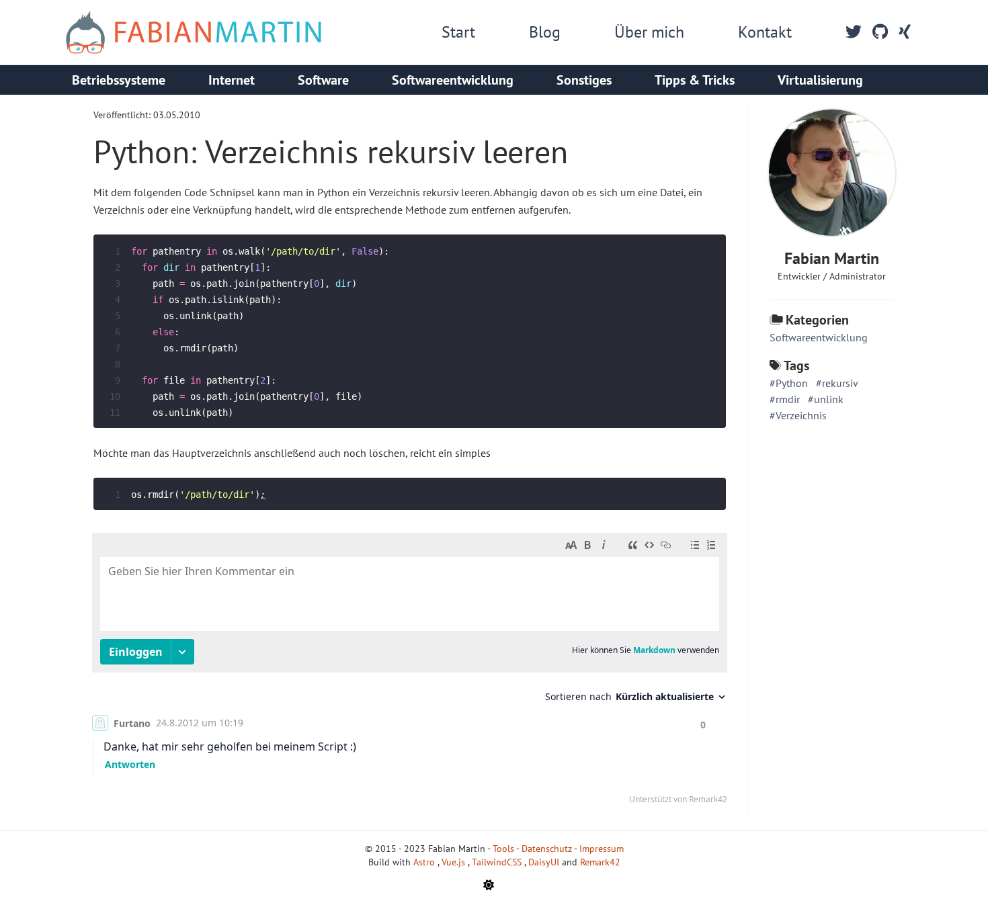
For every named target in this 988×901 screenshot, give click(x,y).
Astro (425, 862)
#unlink (825, 399)
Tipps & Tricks (695, 80)
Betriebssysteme (118, 80)
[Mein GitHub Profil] (880, 32)
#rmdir (785, 399)
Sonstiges (584, 80)
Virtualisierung (820, 80)
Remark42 (600, 862)
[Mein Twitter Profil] (854, 32)
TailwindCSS (498, 862)
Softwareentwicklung (452, 80)
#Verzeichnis (798, 415)
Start (458, 32)
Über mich (649, 32)
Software (323, 80)
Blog (545, 32)
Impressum (601, 849)
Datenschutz (547, 849)
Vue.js (455, 862)
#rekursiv (837, 383)
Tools (503, 849)
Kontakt (765, 32)
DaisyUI (545, 862)
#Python (789, 383)
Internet (231, 80)
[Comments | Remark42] (409, 671)
